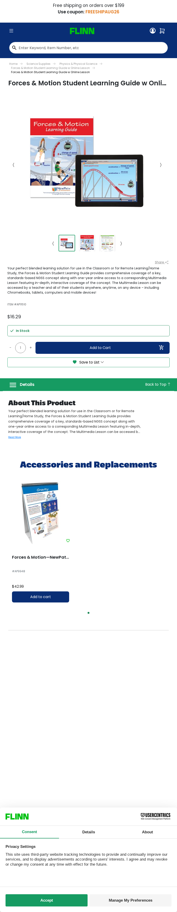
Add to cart (40, 596)
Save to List (89, 362)
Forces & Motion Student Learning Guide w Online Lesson (50, 68)
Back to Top (156, 384)
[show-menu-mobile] (11, 31)
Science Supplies (38, 64)
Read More (14, 437)
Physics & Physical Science (78, 64)
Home (13, 64)
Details (27, 384)
